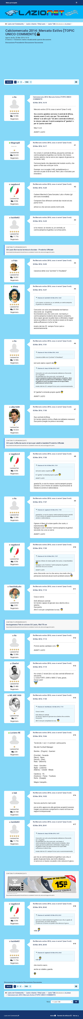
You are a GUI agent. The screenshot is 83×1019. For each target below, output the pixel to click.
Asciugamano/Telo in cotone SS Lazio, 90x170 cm (26, 625)
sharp (15, 286)
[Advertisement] (41, 63)
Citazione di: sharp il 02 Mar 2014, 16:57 (48, 368)
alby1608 (15, 407)
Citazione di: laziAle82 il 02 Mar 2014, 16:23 (49, 298)
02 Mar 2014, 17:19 (40, 667)
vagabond (15, 184)
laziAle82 (15, 217)
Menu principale (11, 3)
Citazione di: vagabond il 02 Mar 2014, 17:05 (49, 510)
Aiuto (52, 1015)
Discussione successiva (34, 43)
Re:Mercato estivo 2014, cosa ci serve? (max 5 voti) (52, 143)
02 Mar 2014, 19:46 (40, 736)
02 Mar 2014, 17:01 (40, 345)
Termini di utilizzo (63, 1015)
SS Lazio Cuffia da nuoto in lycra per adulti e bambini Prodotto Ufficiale (35, 443)
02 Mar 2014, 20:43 (40, 945)
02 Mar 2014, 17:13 (40, 639)
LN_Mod (67, 24)
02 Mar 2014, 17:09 (40, 548)
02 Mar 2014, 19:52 (40, 796)
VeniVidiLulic (15, 586)
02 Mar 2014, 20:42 (40, 907)
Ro (15, 97)
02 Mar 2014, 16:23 (40, 221)
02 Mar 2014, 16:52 (40, 264)
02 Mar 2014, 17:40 (40, 699)
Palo (15, 260)
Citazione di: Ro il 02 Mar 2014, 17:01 (48, 465)
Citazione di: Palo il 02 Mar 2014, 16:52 (48, 352)
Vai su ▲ (76, 1015)
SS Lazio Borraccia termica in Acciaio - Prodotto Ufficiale (29, 250)
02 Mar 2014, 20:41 (40, 826)
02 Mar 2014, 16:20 (40, 188)
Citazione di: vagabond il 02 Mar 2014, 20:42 (49, 952)
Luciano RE (15, 733)
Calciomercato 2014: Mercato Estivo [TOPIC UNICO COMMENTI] (39, 32)
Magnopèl (15, 143)
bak (15, 793)
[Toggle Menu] (76, 2)
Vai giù (9, 82)
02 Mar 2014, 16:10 (40, 103)
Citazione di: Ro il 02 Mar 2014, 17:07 (48, 556)
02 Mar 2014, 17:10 (40, 590)
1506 (26, 82)
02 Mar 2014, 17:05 (40, 410)
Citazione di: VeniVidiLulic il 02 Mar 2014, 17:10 (50, 707)
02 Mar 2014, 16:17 (40, 146)
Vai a (48, 1002)
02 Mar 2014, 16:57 (40, 290)
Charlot (15, 663)
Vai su (9, 986)
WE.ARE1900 (15, 695)
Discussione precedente (14, 43)
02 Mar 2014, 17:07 (40, 502)
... (23, 82)
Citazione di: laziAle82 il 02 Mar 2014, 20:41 (49, 915)
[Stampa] (76, 82)
